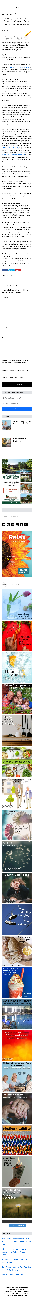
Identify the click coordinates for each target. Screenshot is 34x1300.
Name (4, 328)
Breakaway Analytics (20, 1295)
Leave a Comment (23, 24)
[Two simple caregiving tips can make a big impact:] (17, 636)
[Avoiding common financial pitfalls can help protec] (17, 1171)
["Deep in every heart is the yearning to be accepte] (17, 1203)
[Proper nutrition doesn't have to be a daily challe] (17, 762)
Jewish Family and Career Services (13, 155)
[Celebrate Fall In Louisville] (6, 442)
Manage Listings (12, 1288)
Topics (11, 275)
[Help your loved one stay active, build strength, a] (17, 1014)
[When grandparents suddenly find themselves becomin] (17, 699)
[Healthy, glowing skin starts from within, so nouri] (17, 667)
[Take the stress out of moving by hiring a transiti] (17, 1077)
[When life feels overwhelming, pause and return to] (17, 856)
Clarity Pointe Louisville (10, 148)
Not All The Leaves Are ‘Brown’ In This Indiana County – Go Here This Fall (16, 1241)
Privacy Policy (10, 1291)
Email (4, 338)
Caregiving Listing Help (17, 1289)
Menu (17, 7)
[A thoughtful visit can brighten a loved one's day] (17, 730)
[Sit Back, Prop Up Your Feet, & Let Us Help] (6, 425)
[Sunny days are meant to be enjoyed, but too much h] (17, 1045)
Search (17, 408)
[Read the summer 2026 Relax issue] (17, 533)
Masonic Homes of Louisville (20, 67)
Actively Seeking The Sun (12, 1274)
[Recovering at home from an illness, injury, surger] (17, 604)
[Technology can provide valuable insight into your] (17, 888)
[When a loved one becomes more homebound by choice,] (17, 982)
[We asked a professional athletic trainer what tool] (17, 1140)
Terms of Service (23, 1291)
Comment (5, 297)
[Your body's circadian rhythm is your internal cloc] (17, 825)
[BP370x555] (17, 460)
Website (4, 348)
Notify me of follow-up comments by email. (16, 370)
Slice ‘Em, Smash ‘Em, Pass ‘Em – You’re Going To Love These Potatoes (15, 1252)
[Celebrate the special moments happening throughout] (17, 793)
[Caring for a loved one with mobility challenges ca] (17, 1108)
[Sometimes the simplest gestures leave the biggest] (17, 951)
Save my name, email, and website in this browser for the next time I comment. (15, 361)
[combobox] (17, 398)
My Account (23, 1288)
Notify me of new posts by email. (12, 378)
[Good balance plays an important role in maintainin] (17, 919)
